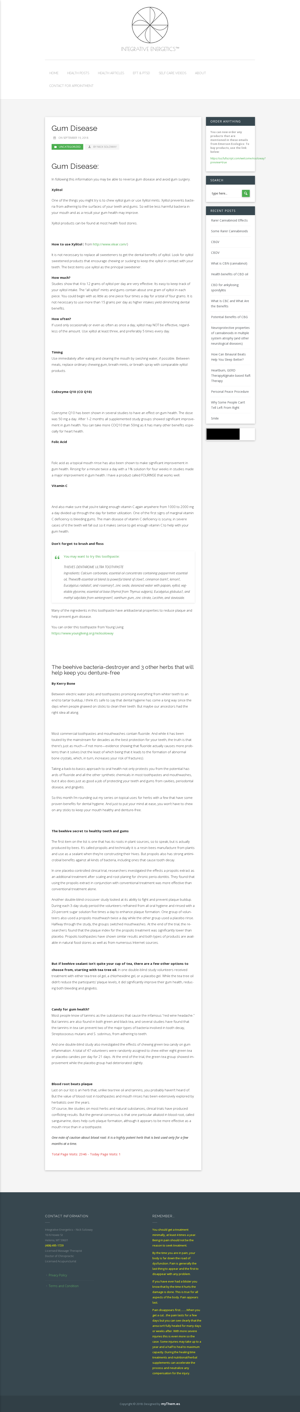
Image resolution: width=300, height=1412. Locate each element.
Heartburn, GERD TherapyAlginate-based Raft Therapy (231, 375)
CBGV (215, 242)
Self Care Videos (172, 73)
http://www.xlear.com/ (110, 244)
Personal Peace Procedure (230, 391)
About (200, 73)
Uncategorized (70, 147)
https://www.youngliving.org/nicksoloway (83, 633)
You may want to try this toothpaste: (91, 556)
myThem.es (170, 1404)
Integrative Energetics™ (150, 49)
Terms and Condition (64, 1286)
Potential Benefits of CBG (229, 317)
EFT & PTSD (141, 73)
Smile (215, 418)
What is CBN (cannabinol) (229, 263)
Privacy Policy (58, 1275)
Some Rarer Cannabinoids (229, 231)
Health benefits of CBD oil (229, 274)
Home (53, 73)
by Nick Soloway (105, 147)
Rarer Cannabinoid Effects (229, 220)
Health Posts (78, 73)
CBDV (215, 252)
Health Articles (111, 73)
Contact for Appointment (71, 86)
